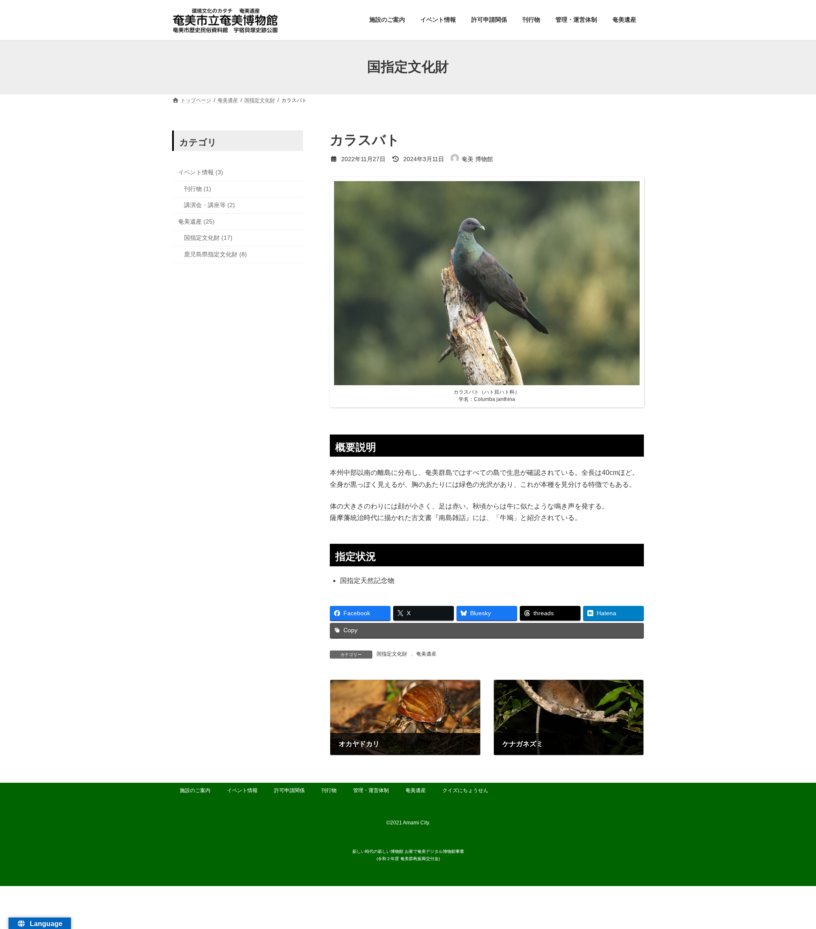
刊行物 (329, 790)
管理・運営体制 (371, 790)
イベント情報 (242, 790)
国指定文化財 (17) (208, 237)
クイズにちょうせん (465, 790)
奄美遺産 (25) (196, 221)
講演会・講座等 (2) (209, 205)
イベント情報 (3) (200, 172)
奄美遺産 (426, 654)
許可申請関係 (289, 790)
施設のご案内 (195, 790)
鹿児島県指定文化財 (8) (215, 254)
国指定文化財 (392, 654)
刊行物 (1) (197, 188)
